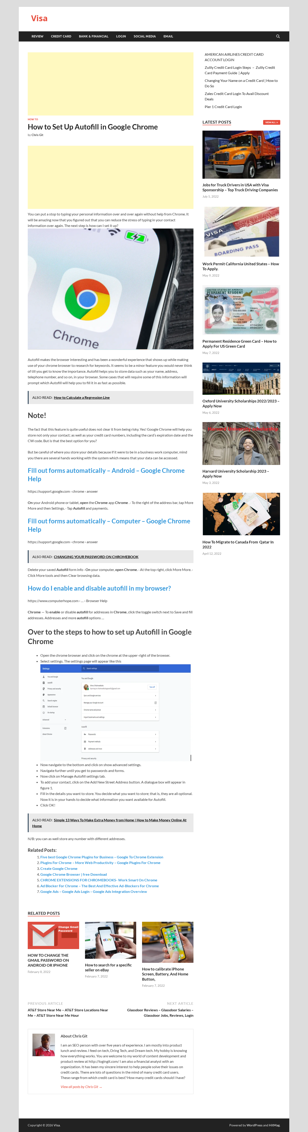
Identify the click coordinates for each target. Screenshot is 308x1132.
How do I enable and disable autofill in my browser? (99, 588)
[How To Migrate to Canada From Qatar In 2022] (241, 513)
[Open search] (278, 36)
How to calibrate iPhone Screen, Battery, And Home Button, (165, 974)
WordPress (254, 1125)
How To (33, 119)
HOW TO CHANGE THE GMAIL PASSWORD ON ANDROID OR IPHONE (48, 960)
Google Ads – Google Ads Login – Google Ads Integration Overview (93, 891)
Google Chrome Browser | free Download (73, 874)
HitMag (274, 1125)
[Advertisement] (110, 84)
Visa (39, 18)
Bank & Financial (93, 36)
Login (121, 36)
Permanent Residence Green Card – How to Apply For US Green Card (239, 344)
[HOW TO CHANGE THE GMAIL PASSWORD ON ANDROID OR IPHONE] (53, 937)
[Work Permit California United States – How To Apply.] (241, 231)
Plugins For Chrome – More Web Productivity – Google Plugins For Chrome (100, 862)
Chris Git (37, 135)
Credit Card (61, 36)
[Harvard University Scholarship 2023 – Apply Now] (241, 443)
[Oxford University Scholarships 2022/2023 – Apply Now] (241, 378)
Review (37, 36)
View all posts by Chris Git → (81, 1086)
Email (168, 36)
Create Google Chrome (59, 868)
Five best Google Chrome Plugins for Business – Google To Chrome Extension (101, 857)
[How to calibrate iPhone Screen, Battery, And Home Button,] (167, 944)
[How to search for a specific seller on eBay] (110, 941)
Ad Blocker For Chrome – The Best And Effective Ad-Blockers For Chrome (99, 886)
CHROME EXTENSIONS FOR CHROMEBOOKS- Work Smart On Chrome (98, 880)
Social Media (145, 36)
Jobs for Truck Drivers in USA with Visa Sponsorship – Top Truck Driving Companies (240, 187)
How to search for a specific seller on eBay (108, 967)
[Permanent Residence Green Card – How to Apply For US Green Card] (241, 309)
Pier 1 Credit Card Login (223, 106)
